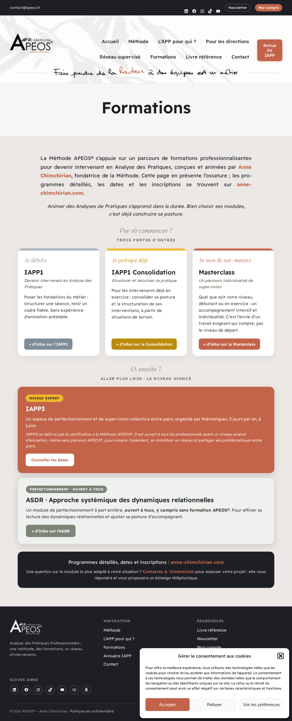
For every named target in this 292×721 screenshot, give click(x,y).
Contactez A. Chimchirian (168, 571)
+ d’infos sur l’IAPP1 (48, 344)
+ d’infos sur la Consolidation (144, 344)
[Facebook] (26, 689)
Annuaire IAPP (269, 50)
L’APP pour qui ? (119, 638)
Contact (111, 664)
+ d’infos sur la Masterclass (229, 344)
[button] (280, 656)
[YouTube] (62, 689)
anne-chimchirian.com (197, 562)
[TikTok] (50, 689)
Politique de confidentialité (92, 711)
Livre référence (211, 630)
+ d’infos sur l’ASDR (51, 530)
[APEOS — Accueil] (31, 45)
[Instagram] (38, 689)
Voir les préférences (261, 704)
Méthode (112, 630)
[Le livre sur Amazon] (86, 689)
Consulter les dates (49, 459)
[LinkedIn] (14, 689)
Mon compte (268, 7)
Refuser (214, 704)
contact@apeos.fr (25, 7)
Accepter (167, 704)
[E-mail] (74, 689)
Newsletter (237, 7)
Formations (114, 647)
